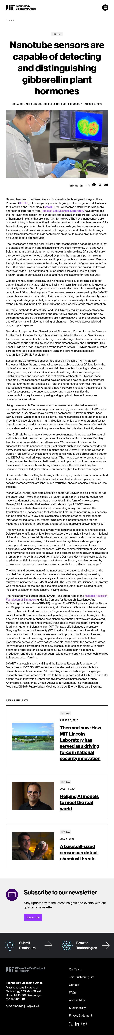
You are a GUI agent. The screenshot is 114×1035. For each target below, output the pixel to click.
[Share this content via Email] (106, 184)
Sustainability (77, 1008)
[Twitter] (71, 1023)
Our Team (75, 969)
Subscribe (33, 917)
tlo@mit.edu (33, 1006)
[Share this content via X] (100, 184)
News (11, 20)
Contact (74, 985)
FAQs (72, 992)
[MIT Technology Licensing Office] (21, 7)
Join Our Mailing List (81, 977)
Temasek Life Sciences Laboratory (62, 210)
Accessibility (77, 1000)
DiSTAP (23, 203)
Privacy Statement (80, 1015)
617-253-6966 (14, 1006)
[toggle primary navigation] (105, 7)
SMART (49, 207)
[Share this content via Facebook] (94, 184)
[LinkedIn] (77, 1023)
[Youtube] (84, 1023)
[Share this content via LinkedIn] (88, 184)
